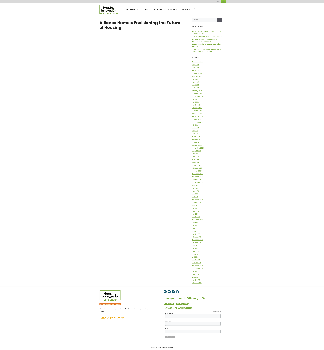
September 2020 (198, 148)
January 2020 (197, 171)
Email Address (169, 313)
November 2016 (197, 240)
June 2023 (195, 82)
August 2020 (196, 151)
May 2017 (195, 231)
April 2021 (195, 134)
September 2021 (197, 122)
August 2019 (196, 185)
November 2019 (197, 177)
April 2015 (195, 277)
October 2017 (196, 223)
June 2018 (195, 211)
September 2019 (197, 182)
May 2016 (195, 254)
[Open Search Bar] (194, 9)
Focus (144, 9)
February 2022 (197, 108)
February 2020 (197, 168)
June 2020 (195, 157)
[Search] (219, 20)
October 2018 (196, 203)
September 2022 (198, 96)
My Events (159, 9)
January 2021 (196, 142)
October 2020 (197, 145)
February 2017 (196, 237)
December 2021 (197, 114)
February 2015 (196, 283)
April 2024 (195, 68)
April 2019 (195, 197)
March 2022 (196, 105)
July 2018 (195, 208)
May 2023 (195, 85)
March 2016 (196, 260)
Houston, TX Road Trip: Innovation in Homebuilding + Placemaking (205, 40)
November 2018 (197, 200)
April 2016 (195, 257)
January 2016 (196, 263)
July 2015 (195, 271)
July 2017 (195, 225)
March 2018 (196, 217)
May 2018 (195, 214)
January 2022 (197, 111)
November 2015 (197, 266)
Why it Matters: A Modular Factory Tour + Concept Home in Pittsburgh (206, 50)
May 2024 (195, 65)
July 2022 (195, 99)
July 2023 (195, 79)
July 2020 (195, 154)
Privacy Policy (182, 303)
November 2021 (197, 116)
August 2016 (196, 246)
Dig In (171, 9)
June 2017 (195, 228)
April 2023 (195, 88)
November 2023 (197, 71)
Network (130, 9)
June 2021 (195, 128)
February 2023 (197, 91)
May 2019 (195, 194)
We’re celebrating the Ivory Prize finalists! (207, 36)
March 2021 (196, 137)
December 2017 (197, 220)
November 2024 (197, 62)
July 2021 (195, 125)
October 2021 (196, 119)
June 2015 (195, 274)
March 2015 (196, 280)
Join (223, 1)
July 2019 (195, 188)
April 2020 (195, 162)
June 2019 (195, 191)
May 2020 (195, 160)
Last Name (168, 328)
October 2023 (197, 73)
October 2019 (196, 180)
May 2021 (195, 131)
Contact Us (169, 303)
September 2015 (197, 269)
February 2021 (196, 139)
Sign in (217, 1)
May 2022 (195, 102)
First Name (168, 321)
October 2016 (196, 243)
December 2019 (197, 174)
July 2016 (195, 248)
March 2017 (196, 234)
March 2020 (196, 165)
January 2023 (197, 94)
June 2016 (195, 251)
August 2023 (196, 76)
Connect (185, 9)
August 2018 (196, 205)
